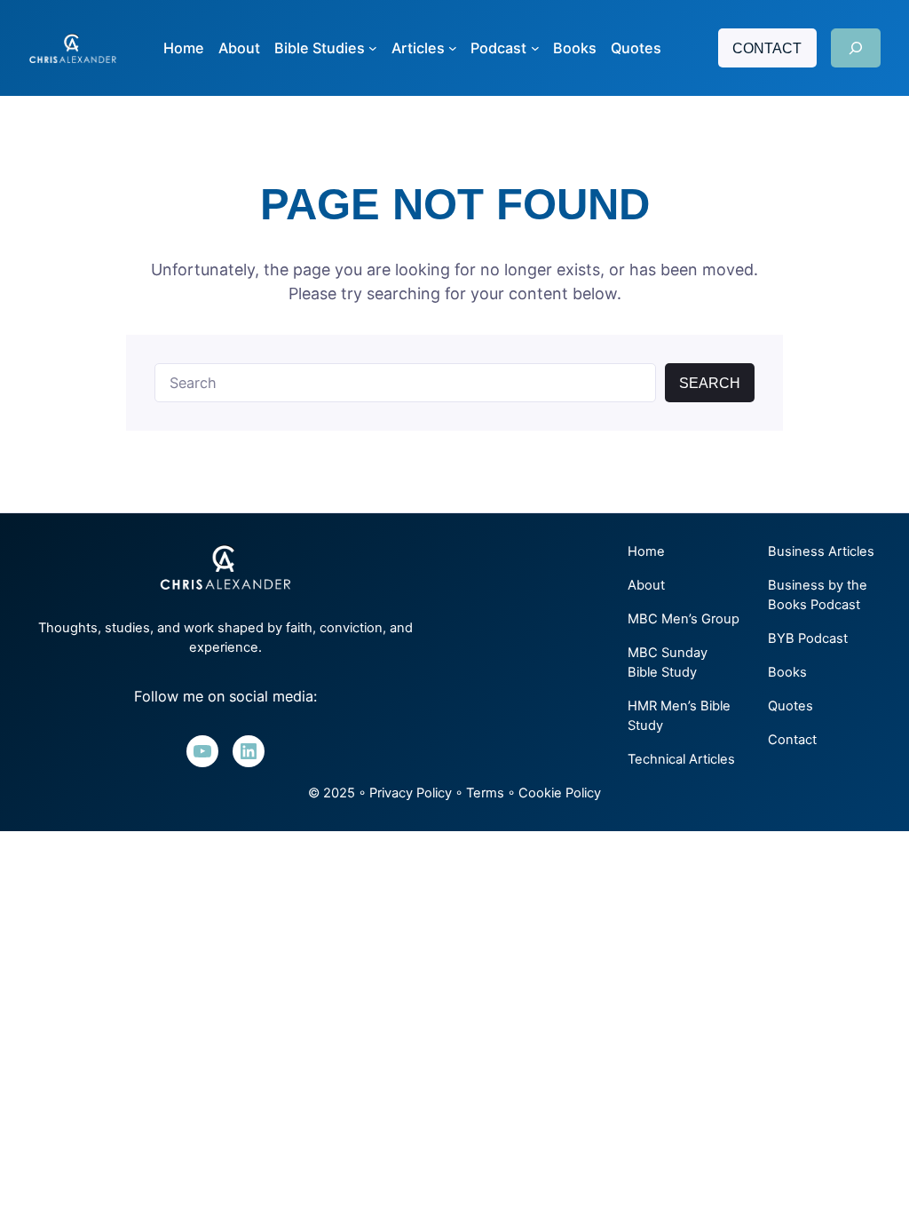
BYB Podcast (808, 638)
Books (787, 672)
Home (646, 551)
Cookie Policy (559, 793)
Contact (767, 48)
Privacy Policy (410, 793)
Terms (485, 793)
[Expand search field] (856, 47)
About (646, 585)
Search (709, 383)
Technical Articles (681, 759)
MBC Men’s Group (683, 619)
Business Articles (821, 551)
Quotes (790, 706)
